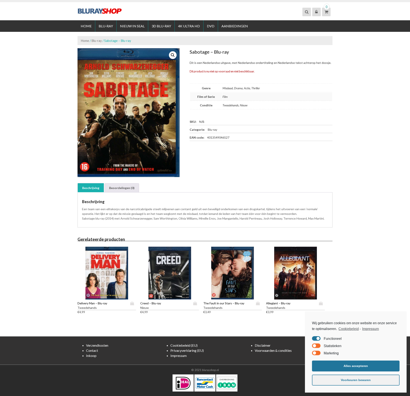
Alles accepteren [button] (356, 366)
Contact (92, 350)
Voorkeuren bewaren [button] (356, 380)
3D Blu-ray (161, 26)
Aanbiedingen (234, 26)
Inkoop (91, 355)
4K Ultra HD (189, 26)
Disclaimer (263, 345)
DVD (210, 26)
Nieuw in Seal (132, 26)
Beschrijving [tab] (90, 188)
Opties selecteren (133, 303)
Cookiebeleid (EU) (184, 345)
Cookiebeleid (348, 329)
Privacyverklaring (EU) (187, 350)
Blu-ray (106, 26)
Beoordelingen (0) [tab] (122, 188)
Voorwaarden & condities (273, 350)
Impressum (370, 329)
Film (225, 96)
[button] (173, 55)
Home (86, 26)
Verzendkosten (97, 345)
